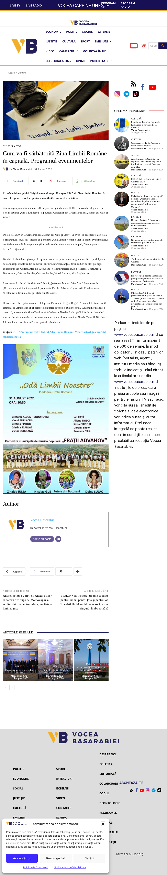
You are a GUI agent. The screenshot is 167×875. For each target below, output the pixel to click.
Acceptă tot (22, 858)
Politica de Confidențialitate (70, 867)
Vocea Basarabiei (22, 169)
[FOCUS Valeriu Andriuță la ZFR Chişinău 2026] (121, 181)
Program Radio (128, 5)
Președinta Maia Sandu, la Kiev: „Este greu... (20, 671)
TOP (18, 146)
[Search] (162, 45)
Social (135, 155)
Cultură (22, 72)
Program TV (108, 5)
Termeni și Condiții (129, 854)
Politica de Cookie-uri (35, 867)
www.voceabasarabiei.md (136, 334)
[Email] (58, 539)
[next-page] (11, 687)
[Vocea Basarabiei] (6, 169)
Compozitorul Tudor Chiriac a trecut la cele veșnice (145, 144)
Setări (89, 858)
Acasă (11, 72)
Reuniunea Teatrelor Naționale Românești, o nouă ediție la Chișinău (145, 125)
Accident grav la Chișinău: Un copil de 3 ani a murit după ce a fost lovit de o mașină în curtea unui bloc (146, 163)
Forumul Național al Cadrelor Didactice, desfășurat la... (55, 671)
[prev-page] (5, 687)
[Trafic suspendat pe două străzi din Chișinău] (121, 260)
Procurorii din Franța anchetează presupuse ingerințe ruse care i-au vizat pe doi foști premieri (147, 278)
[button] (103, 824)
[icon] (134, 47)
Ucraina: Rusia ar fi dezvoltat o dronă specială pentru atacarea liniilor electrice (145, 223)
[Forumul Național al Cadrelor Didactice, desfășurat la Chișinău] (55, 660)
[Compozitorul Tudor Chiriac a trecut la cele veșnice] (121, 143)
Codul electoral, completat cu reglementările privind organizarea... (91, 670)
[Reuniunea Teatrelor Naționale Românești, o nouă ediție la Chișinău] (121, 125)
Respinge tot (55, 858)
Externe (136, 217)
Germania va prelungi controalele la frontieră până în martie (147, 241)
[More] (78, 571)
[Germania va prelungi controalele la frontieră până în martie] (121, 242)
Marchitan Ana (19, 675)
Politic (19, 666)
